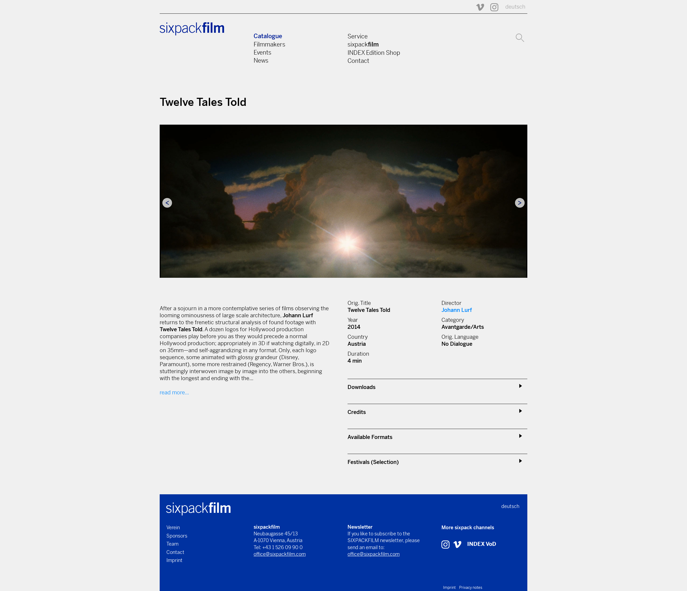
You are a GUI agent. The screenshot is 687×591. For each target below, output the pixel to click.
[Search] (519, 37)
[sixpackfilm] (198, 508)
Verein (173, 527)
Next (520, 203)
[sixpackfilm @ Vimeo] (477, 6)
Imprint (174, 560)
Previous (167, 203)
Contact (358, 60)
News (261, 60)
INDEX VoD (481, 544)
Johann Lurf (456, 310)
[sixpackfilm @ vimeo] (457, 544)
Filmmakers (269, 44)
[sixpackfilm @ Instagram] (491, 6)
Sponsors (176, 536)
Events (262, 52)
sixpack (363, 44)
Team (172, 544)
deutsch (515, 6)
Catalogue (268, 36)
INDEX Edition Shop (374, 52)
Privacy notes (470, 587)
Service (358, 36)
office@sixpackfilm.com (280, 554)
